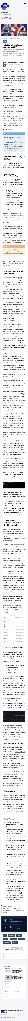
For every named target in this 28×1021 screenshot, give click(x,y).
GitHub (23, 1015)
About (19, 1015)
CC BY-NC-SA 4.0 (3, 1017)
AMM (4, 908)
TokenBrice (4, 12)
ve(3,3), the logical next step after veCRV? (12, 46)
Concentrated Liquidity (6, 910)
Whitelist (19, 908)
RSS (2, 1015)
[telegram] (5, 18)
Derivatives (5, 912)
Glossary (10, 1015)
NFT (11, 908)
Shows (15, 1015)
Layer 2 (8, 908)
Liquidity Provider (18, 910)
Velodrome (6, 529)
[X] (7, 18)
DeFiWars (17, 879)
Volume (13, 910)
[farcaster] (2, 18)
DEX (5, 41)
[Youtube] (10, 18)
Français (8, 58)
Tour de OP (11, 656)
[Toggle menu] (25, 4)
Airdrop (15, 908)
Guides (5, 1015)
